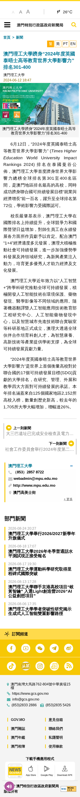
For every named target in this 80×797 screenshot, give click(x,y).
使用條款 (56, 746)
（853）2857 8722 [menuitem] (28, 472)
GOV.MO (18, 720)
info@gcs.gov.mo (25, 699)
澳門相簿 (18, 746)
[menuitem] (40, 465)
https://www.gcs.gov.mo (30, 693)
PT (65, 44)
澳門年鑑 (18, 737)
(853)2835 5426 (58, 705)
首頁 (6, 37)
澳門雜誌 (18, 728)
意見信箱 (56, 720)
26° (67, 11)
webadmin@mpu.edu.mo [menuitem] (35, 479)
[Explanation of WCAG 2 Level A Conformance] (68, 789)
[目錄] (6, 24)
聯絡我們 (56, 728)
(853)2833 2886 (24, 705)
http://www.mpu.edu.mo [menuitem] (34, 485)
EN (73, 44)
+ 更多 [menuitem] (68, 499)
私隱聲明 (56, 737)
